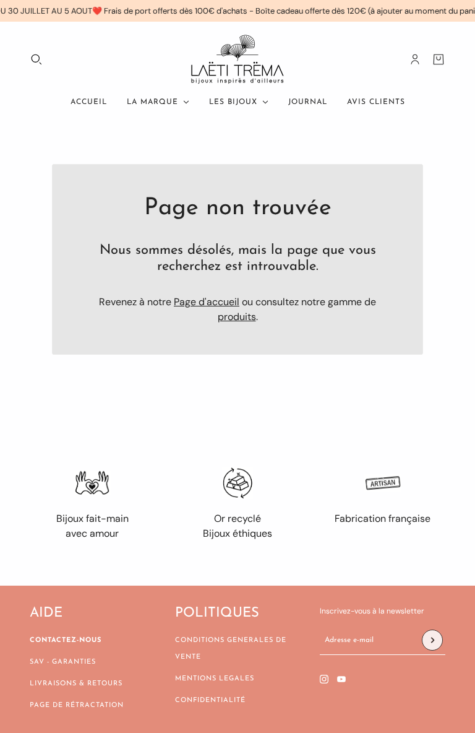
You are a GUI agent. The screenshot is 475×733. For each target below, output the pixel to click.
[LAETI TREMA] (237, 59)
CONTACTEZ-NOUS (65, 640)
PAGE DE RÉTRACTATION (77, 705)
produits (237, 316)
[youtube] (341, 679)
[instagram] (324, 679)
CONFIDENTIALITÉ (210, 700)
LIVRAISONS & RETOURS (76, 683)
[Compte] (415, 59)
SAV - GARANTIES (63, 662)
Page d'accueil (206, 301)
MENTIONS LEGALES (214, 678)
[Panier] (438, 59)
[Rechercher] (36, 59)
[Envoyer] (432, 640)
